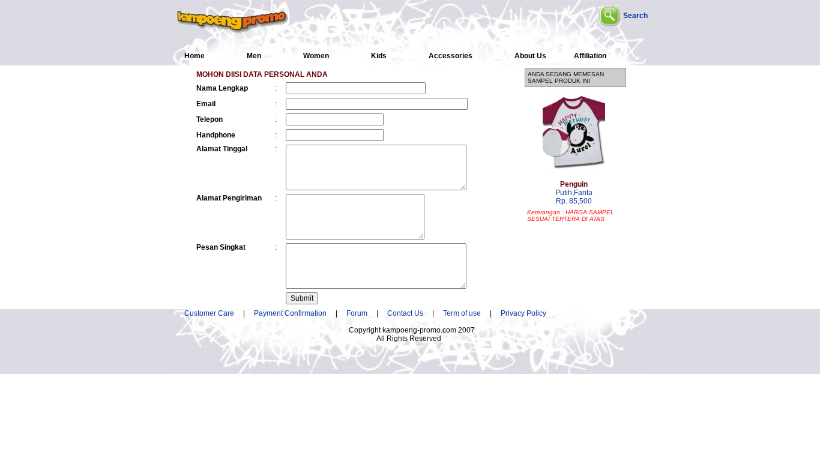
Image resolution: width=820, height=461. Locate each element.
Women (316, 56)
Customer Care (209, 313)
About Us (530, 56)
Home (194, 56)
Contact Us (405, 313)
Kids (379, 56)
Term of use (462, 313)
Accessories (450, 56)
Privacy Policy (523, 313)
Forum (356, 313)
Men (254, 56)
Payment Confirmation (294, 313)
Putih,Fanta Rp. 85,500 (573, 192)
